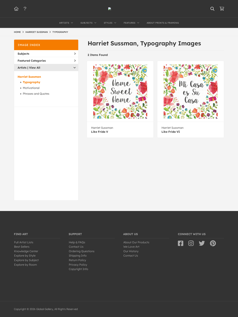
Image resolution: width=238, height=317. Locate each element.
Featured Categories (32, 60)
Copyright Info (78, 269)
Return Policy (77, 260)
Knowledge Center (26, 251)
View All (34, 67)
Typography (31, 82)
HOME (17, 32)
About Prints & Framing (163, 22)
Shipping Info (78, 255)
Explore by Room (25, 264)
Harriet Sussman (29, 76)
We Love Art (131, 246)
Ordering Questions (81, 251)
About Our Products (136, 242)
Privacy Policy (78, 264)
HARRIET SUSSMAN (36, 32)
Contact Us (76, 246)
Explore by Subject (26, 260)
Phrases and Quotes (36, 93)
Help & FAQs (77, 242)
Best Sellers (21, 246)
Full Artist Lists (23, 242)
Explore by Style (25, 255)
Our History (131, 251)
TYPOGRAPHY (60, 32)
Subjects (23, 53)
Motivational (31, 88)
